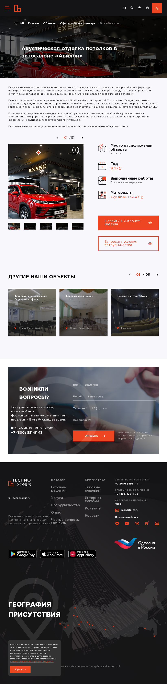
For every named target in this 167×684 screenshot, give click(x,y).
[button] (57, 138)
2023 (114, 168)
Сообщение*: (82, 420)
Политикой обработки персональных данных (32, 661)
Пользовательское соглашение (28, 516)
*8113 (118, 504)
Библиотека (95, 480)
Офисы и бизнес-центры (78, 23)
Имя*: (76, 385)
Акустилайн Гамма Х (125, 197)
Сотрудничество (65, 505)
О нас (56, 512)
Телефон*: (80, 408)
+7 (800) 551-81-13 (26, 432)
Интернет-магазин (94, 499)
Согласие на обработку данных (29, 523)
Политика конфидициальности (28, 520)
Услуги (57, 498)
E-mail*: (78, 397)
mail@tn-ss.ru (129, 510)
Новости (92, 515)
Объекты (49, 23)
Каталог (58, 480)
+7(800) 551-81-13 (126, 484)
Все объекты (109, 23)
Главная (34, 23)
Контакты (93, 508)
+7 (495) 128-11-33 (126, 494)
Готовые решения (58, 489)
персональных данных (131, 439)
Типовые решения (92, 489)
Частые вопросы (65, 519)
